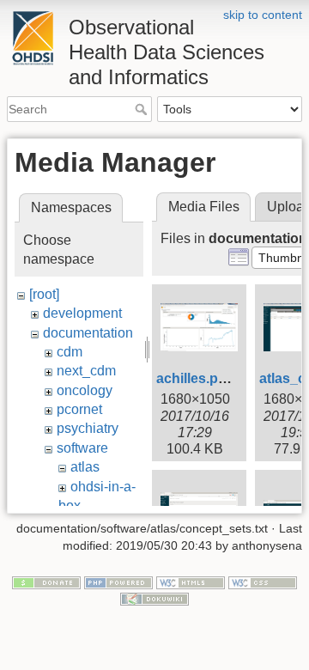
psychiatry (87, 428)
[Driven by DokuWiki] (154, 599)
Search (143, 109)
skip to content (262, 14)
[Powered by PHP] (118, 581)
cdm (69, 351)
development (82, 313)
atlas (85, 467)
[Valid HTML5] (190, 581)
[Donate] (46, 581)
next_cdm (86, 370)
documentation (88, 333)
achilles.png (195, 378)
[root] (44, 294)
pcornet (79, 409)
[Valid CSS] (262, 581)
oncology (84, 390)
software (82, 448)
